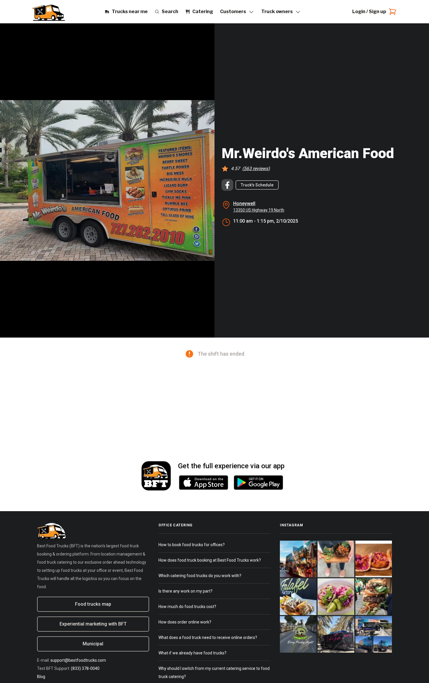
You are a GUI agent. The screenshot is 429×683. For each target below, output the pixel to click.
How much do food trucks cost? (187, 606)
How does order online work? (184, 622)
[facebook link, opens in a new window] (227, 185)
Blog (41, 676)
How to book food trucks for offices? (191, 544)
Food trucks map (93, 604)
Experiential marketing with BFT (93, 624)
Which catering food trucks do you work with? (199, 575)
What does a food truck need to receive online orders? (207, 637)
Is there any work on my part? (185, 591)
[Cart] (391, 12)
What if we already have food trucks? (192, 653)
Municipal (93, 644)
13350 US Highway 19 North (258, 210)
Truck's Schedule (257, 185)
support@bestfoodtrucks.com (78, 660)
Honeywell (244, 203)
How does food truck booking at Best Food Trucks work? (209, 560)
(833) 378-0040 (85, 668)
